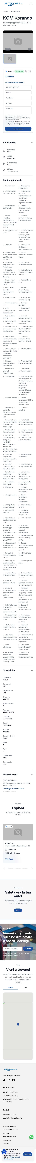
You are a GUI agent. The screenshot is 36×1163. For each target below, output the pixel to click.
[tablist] (18, 987)
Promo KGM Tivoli (9, 1126)
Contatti (6, 1144)
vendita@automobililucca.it (13, 789)
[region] (18, 846)
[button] (18, 1024)
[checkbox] (5, 122)
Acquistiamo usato (9, 1137)
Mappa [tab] (10, 987)
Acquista (6, 1133)
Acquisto (6, 11)
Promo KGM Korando (10, 1130)
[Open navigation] (31, 3)
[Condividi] (29, 71)
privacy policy (15, 955)
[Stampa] (26, 71)
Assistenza (7, 1140)
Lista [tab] (25, 987)
